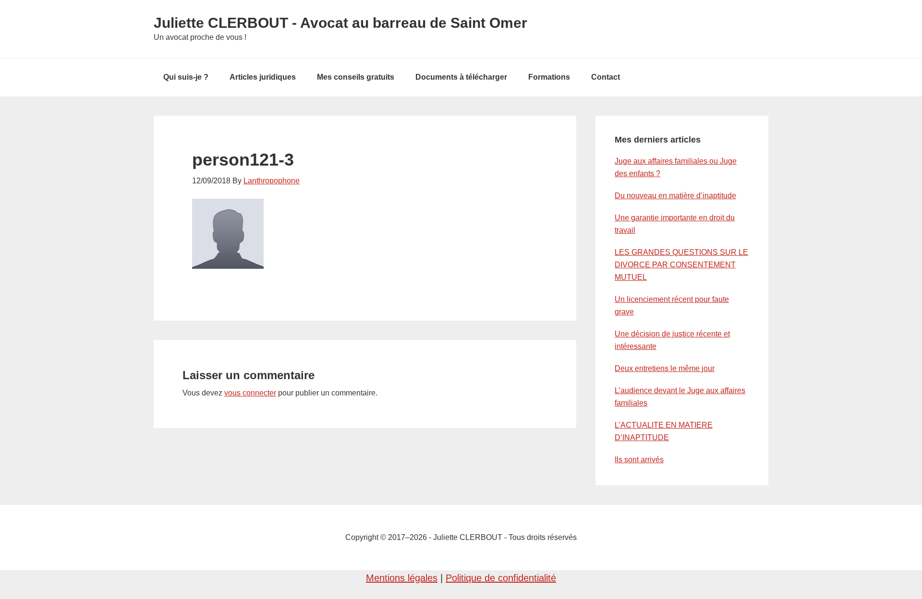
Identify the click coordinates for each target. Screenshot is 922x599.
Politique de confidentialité (501, 578)
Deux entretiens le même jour (665, 368)
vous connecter (250, 393)
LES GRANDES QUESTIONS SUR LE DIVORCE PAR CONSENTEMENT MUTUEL (681, 264)
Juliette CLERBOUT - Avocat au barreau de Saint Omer (340, 23)
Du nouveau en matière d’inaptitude (675, 196)
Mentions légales (401, 578)
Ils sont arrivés (639, 459)
